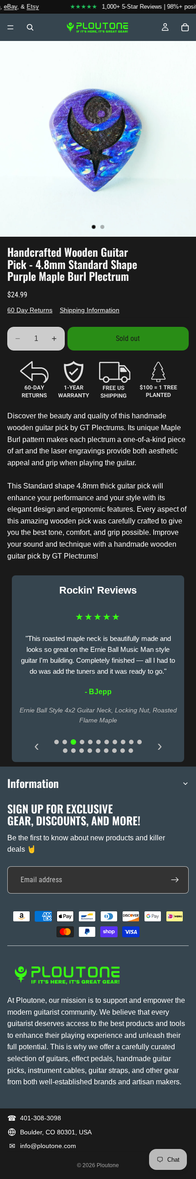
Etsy (29, 6)
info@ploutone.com (48, 1145)
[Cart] (185, 27)
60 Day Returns (29, 310)
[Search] (30, 27)
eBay (6, 6)
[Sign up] (175, 879)
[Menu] (10, 27)
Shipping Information (89, 310)
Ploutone (108, 1165)
